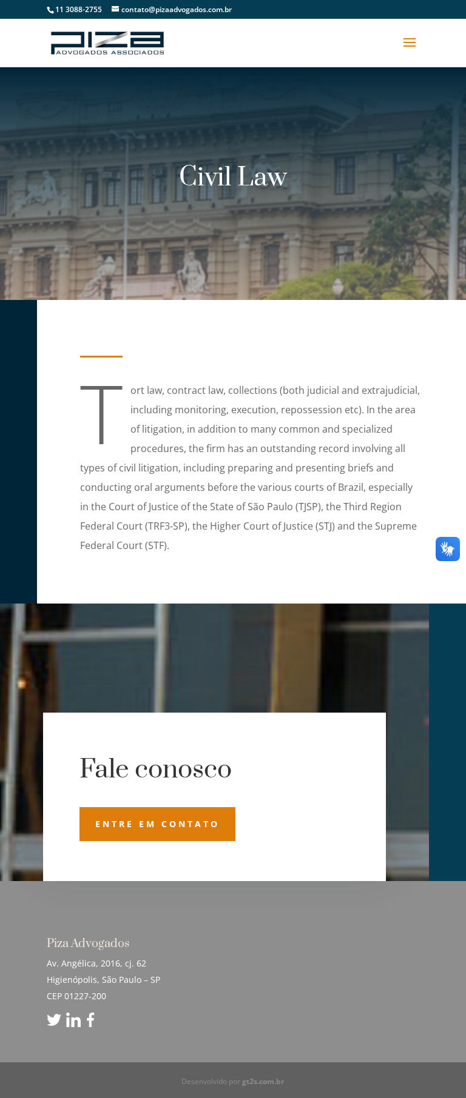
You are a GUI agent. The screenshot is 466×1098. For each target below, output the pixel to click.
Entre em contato (157, 824)
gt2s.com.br (263, 1081)
